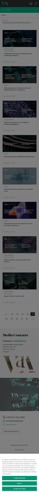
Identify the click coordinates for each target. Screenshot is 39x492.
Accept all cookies (19, 489)
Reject (19, 483)
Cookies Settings (19, 478)
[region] (19, 473)
